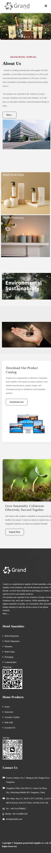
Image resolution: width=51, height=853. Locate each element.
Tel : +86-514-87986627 (16, 808)
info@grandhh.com (14, 819)
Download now (17, 402)
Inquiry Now (14, 532)
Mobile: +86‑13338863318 (16, 814)
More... (9, 115)
